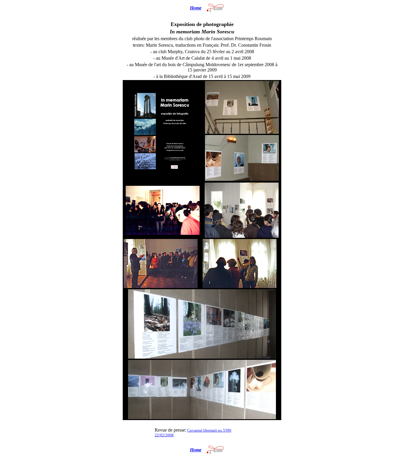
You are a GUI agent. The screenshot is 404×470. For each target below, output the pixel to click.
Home (195, 7)
